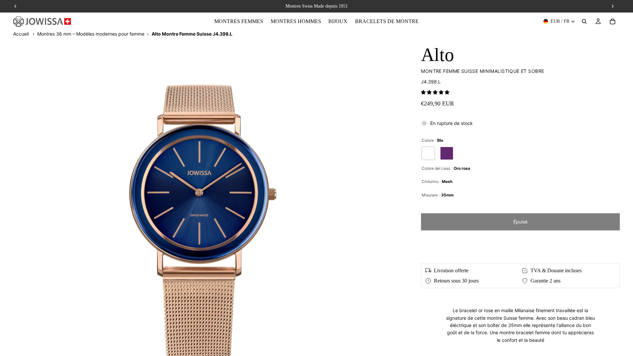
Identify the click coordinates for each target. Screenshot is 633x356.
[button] (435, 92)
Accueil (21, 34)
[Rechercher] (584, 21)
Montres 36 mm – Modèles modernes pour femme (90, 34)
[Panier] (612, 21)
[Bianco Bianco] (428, 153)
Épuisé (520, 221)
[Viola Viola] (446, 153)
